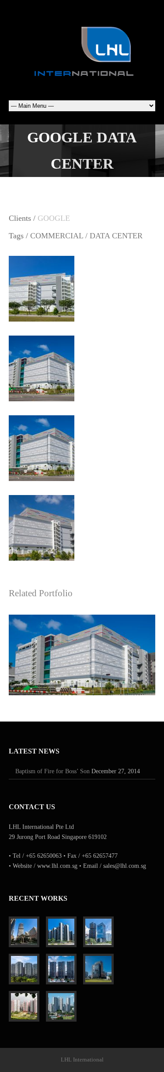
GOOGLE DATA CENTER (82, 650)
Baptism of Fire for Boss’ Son (52, 771)
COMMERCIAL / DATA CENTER (86, 235)
